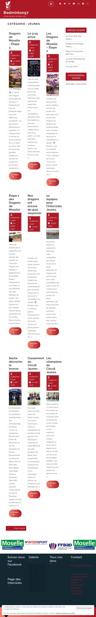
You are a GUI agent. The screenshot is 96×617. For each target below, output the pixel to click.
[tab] (51, 4)
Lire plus (14, 177)
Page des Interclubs (15, 581)
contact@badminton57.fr (81, 565)
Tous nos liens (56, 558)
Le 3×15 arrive (71, 66)
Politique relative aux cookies (65, 613)
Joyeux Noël (80, 84)
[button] (34, 572)
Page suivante (19, 528)
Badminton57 (16, 12)
